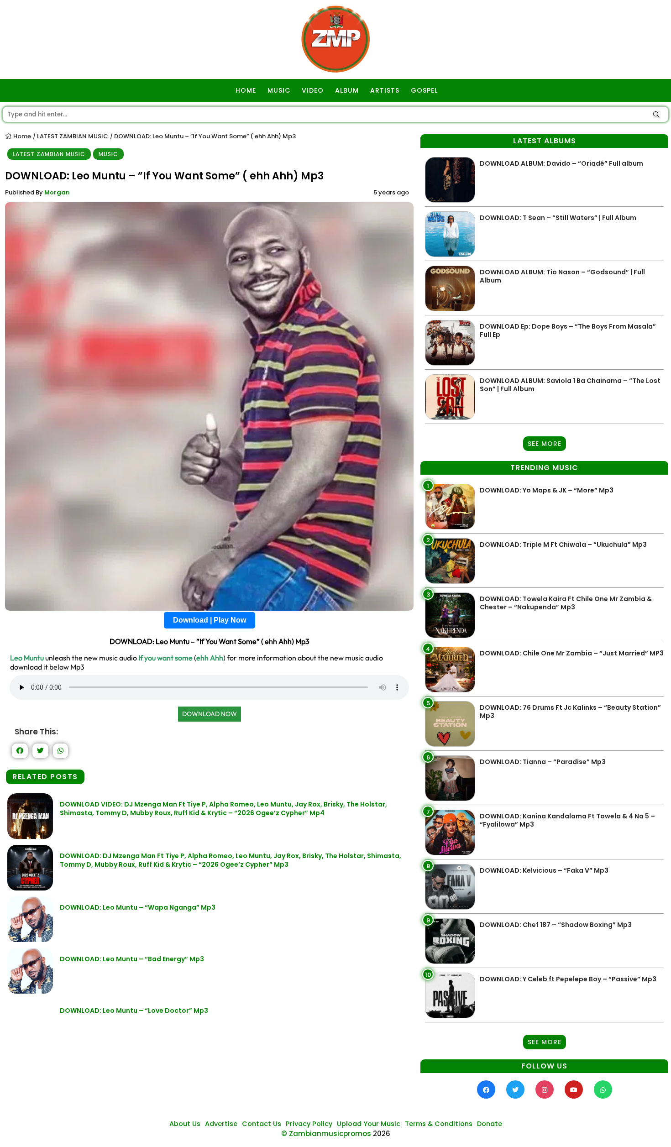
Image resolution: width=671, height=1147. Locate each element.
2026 (381, 1133)
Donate (489, 1123)
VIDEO (313, 90)
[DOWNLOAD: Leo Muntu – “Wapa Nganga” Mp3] (30, 939)
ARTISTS (384, 90)
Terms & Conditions (438, 1123)
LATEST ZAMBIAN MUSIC (72, 136)
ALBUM (347, 90)
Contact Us (261, 1123)
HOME (246, 90)
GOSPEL (424, 90)
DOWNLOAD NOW (209, 714)
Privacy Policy (309, 1123)
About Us (184, 1123)
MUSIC (278, 90)
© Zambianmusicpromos (326, 1133)
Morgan (57, 192)
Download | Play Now (209, 620)
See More (544, 443)
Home (21, 136)
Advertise (221, 1123)
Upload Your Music (368, 1123)
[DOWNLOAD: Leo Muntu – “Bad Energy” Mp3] (30, 991)
